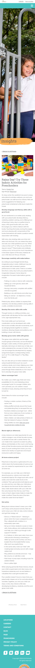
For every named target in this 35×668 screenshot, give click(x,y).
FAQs (6, 635)
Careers (21, 1)
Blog (6, 631)
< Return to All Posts (9, 151)
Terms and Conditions (14, 646)
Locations (8, 620)
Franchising (9, 638)
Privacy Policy (10, 642)
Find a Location (29, 1)
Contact (7, 627)
